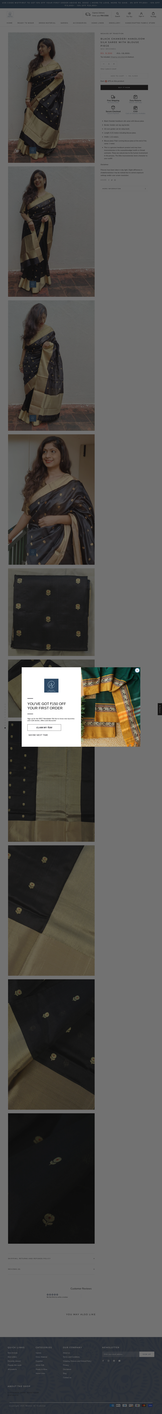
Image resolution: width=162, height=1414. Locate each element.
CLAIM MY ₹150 (44, 727)
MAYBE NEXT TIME (38, 735)
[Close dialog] (137, 670)
